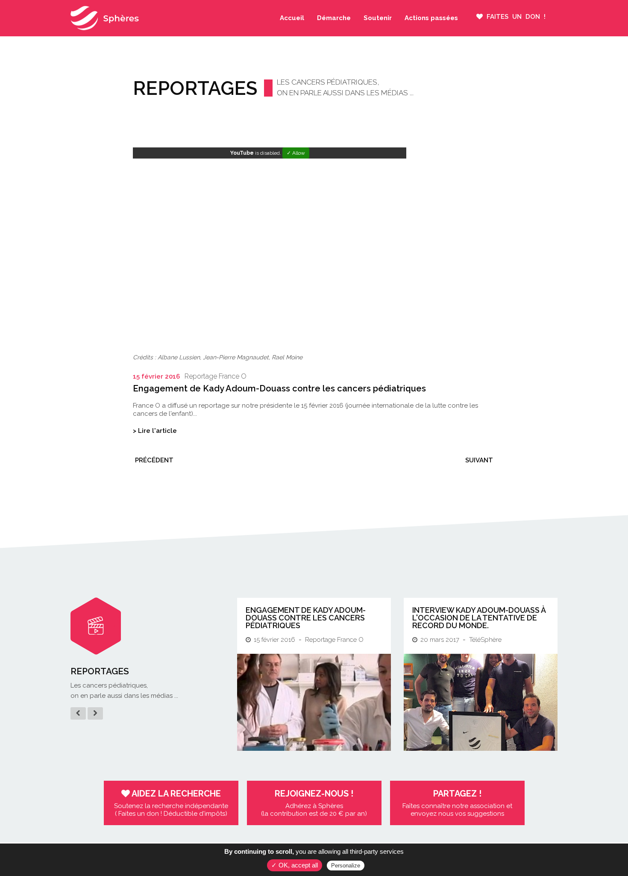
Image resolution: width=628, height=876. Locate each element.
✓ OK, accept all (294, 865)
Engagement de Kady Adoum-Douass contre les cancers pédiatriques (306, 618)
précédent (154, 460)
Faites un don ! (514, 17)
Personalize (345, 865)
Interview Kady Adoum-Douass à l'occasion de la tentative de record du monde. (479, 618)
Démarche (334, 18)
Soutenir (378, 18)
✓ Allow (296, 153)
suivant (479, 460)
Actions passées (431, 18)
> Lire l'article (155, 431)
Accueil (292, 18)
